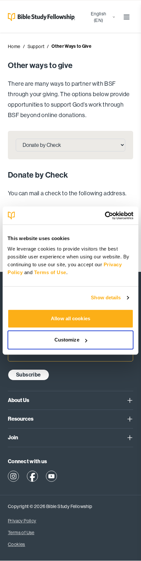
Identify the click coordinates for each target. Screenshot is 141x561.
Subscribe (28, 375)
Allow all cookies (70, 318)
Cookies (16, 544)
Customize (66, 339)
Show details (106, 297)
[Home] (40, 17)
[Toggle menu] (126, 17)
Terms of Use (50, 272)
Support (36, 46)
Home (14, 46)
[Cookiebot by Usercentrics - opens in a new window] (104, 215)
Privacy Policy (22, 520)
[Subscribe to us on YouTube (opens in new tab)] (51, 476)
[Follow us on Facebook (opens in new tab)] (32, 476)
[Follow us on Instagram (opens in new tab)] (13, 476)
